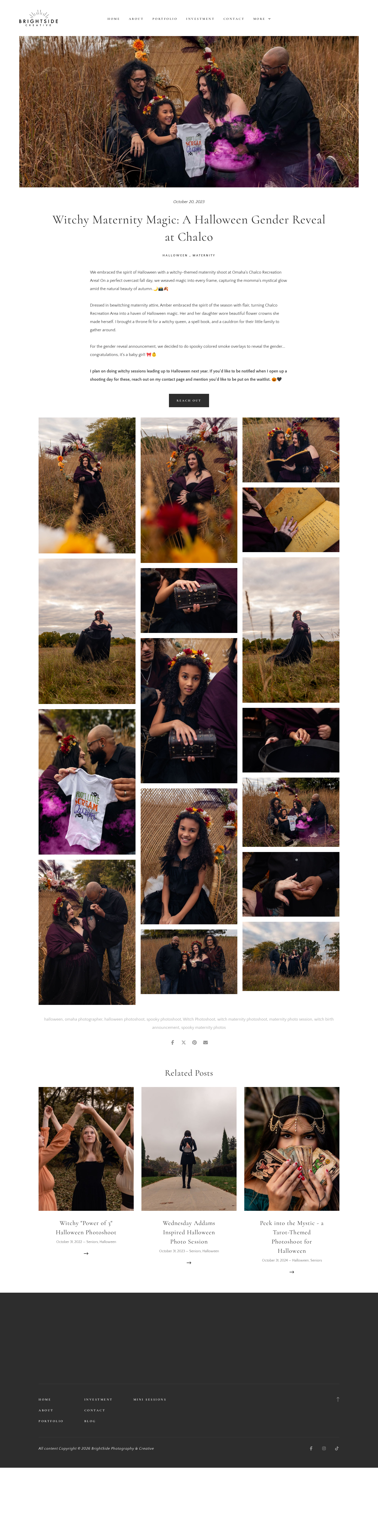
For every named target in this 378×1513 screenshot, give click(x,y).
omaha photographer (83, 1019)
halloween (53, 1019)
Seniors (92, 1242)
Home (113, 19)
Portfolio (165, 19)
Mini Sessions (150, 1399)
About (136, 19)
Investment (200, 19)
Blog (90, 1421)
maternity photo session (290, 1019)
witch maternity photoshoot (242, 1019)
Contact (234, 19)
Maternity (204, 255)
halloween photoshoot (124, 1019)
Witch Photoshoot (199, 1019)
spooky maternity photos (203, 1027)
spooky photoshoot (164, 1019)
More (260, 19)
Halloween (175, 255)
